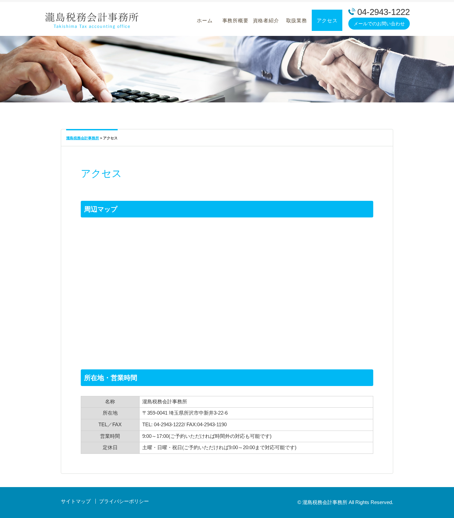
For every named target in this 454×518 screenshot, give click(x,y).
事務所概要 (235, 20)
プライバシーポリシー (124, 501)
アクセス (327, 20)
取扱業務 (296, 20)
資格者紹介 (266, 20)
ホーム (204, 20)
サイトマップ (76, 501)
